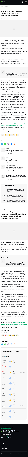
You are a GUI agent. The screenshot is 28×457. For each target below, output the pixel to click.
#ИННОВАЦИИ (3, 209)
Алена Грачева (6, 330)
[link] (7, 71)
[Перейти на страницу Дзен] (12, 431)
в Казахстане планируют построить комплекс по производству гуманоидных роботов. (14, 324)
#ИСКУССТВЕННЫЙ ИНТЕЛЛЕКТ (12, 209)
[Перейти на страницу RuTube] (14, 431)
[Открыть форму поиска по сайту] (22, 2)
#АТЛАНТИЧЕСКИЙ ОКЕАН (5, 8)
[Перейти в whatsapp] (5, 144)
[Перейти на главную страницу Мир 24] (3, 2)
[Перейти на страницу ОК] (7, 431)
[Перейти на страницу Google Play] (4, 438)
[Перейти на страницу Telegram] (16, 431)
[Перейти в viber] (8, 144)
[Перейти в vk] (11, 144)
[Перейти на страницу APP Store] (11, 438)
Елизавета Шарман (7, 131)
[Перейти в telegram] (2, 144)
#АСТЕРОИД (12, 8)
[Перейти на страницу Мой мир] (9, 431)
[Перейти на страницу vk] (2, 431)
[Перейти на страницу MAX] (4, 431)
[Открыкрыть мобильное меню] (26, 2)
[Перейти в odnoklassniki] (15, 144)
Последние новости (8, 185)
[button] (2, 144)
